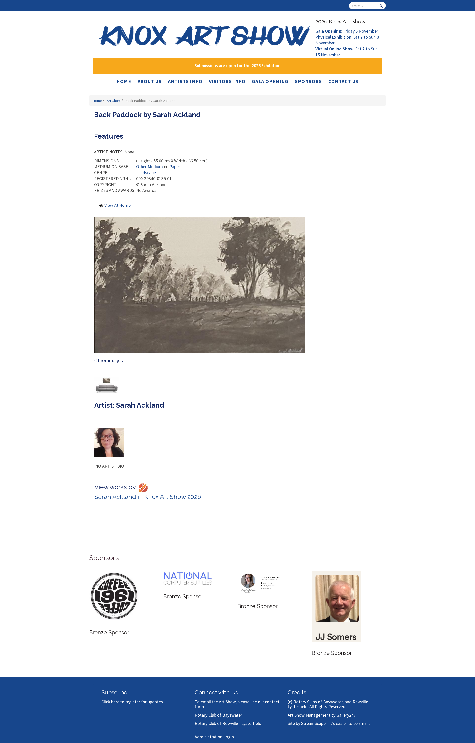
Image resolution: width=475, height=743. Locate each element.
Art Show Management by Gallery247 (322, 715)
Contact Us (343, 81)
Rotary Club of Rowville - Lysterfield (228, 723)
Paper (174, 166)
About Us (150, 81)
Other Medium (149, 166)
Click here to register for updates (132, 701)
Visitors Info (227, 81)
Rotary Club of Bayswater (218, 715)
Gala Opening (270, 81)
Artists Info (185, 81)
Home (124, 81)
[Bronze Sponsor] (114, 589)
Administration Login (214, 737)
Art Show (114, 101)
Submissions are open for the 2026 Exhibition (237, 65)
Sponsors (308, 81)
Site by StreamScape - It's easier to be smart (329, 723)
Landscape (146, 172)
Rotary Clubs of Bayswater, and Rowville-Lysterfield (329, 704)
